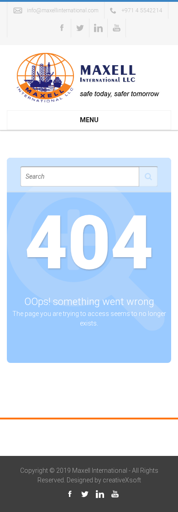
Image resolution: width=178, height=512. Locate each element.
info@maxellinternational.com (63, 10)
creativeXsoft (122, 480)
